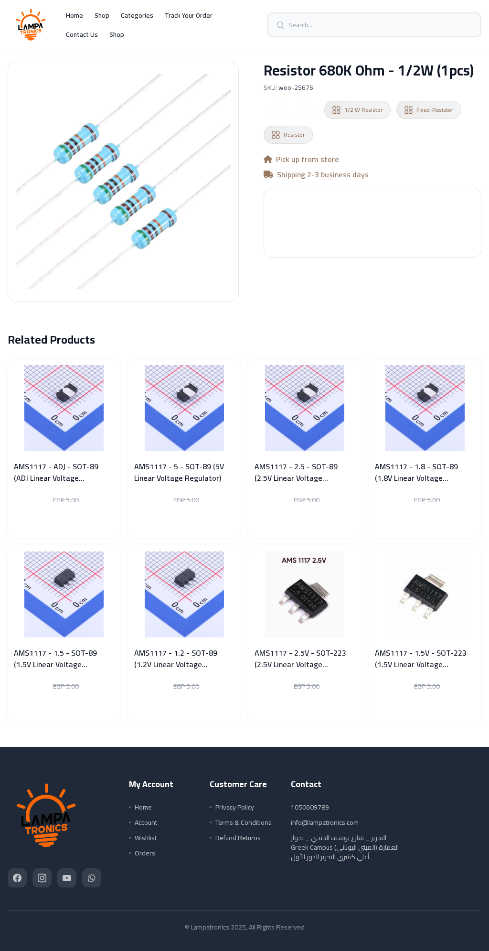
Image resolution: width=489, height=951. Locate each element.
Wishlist (146, 838)
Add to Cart (372, 236)
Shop (102, 15)
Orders (145, 853)
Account (146, 822)
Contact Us (82, 34)
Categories (137, 15)
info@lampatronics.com (325, 822)
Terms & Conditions (243, 822)
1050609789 (310, 807)
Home (74, 15)
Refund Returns (238, 838)
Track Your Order (189, 15)
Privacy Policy (234, 807)
